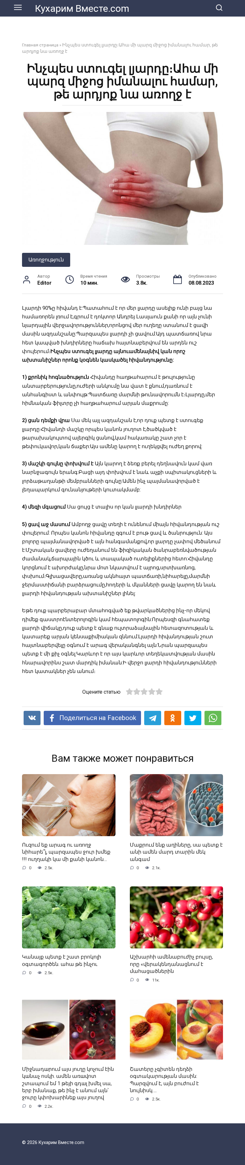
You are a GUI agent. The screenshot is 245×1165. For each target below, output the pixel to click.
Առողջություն (46, 260)
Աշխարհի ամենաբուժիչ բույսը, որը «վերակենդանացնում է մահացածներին (171, 964)
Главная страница (40, 44)
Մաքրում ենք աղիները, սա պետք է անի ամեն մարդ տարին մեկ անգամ (176, 852)
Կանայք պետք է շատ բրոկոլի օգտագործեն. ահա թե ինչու (61, 960)
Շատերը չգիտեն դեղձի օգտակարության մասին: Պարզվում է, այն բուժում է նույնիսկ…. (164, 1079)
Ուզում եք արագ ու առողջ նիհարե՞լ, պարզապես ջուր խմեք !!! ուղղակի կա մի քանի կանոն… (66, 852)
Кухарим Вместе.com (82, 8)
